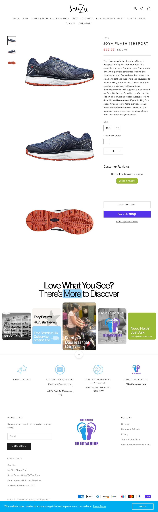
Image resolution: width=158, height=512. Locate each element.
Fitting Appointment (110, 18)
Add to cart (127, 204)
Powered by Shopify (37, 500)
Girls (16, 18)
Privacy (124, 434)
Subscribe (19, 446)
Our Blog (11, 465)
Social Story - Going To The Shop (23, 475)
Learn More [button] (99, 506)
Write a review (127, 181)
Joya (106, 38)
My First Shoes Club (17, 470)
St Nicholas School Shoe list (21, 485)
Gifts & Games (136, 18)
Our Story (85, 23)
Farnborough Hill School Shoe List (24, 480)
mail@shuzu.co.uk (63, 384)
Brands (71, 23)
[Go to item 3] (11, 63)
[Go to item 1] (11, 40)
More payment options (127, 221)
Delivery (125, 424)
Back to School (83, 18)
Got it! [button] (142, 506)
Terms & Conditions (130, 439)
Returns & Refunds (130, 429)
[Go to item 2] (11, 51)
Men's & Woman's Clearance (50, 18)
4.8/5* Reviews (22, 380)
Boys (26, 18)
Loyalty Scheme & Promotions (136, 444)
